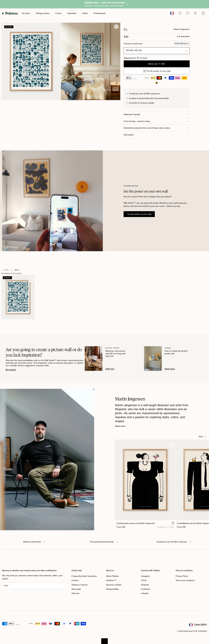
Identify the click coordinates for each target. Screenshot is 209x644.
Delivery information (32, 542)
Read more (170, 369)
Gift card (75, 593)
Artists (85, 13)
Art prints (26, 13)
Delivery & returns (80, 585)
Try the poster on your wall (139, 214)
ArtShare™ (111, 580)
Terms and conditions (185, 580)
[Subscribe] (65, 586)
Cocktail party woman (135, 523)
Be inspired (11, 370)
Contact (75, 580)
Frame (58, 13)
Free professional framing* (102, 542)
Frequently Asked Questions (84, 576)
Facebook (145, 589)
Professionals (99, 13)
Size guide (76, 589)
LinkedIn (145, 593)
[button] (180, 13)
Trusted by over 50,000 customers (171, 542)
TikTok (144, 580)
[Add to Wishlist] (116, 26)
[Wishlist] (187, 13)
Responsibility (112, 589)
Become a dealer (114, 585)
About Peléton (112, 576)
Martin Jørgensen (182, 29)
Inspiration (71, 13)
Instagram (145, 576)
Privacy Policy (182, 576)
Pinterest (145, 585)
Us (4, 322)
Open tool (109, 369)
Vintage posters (43, 13)
